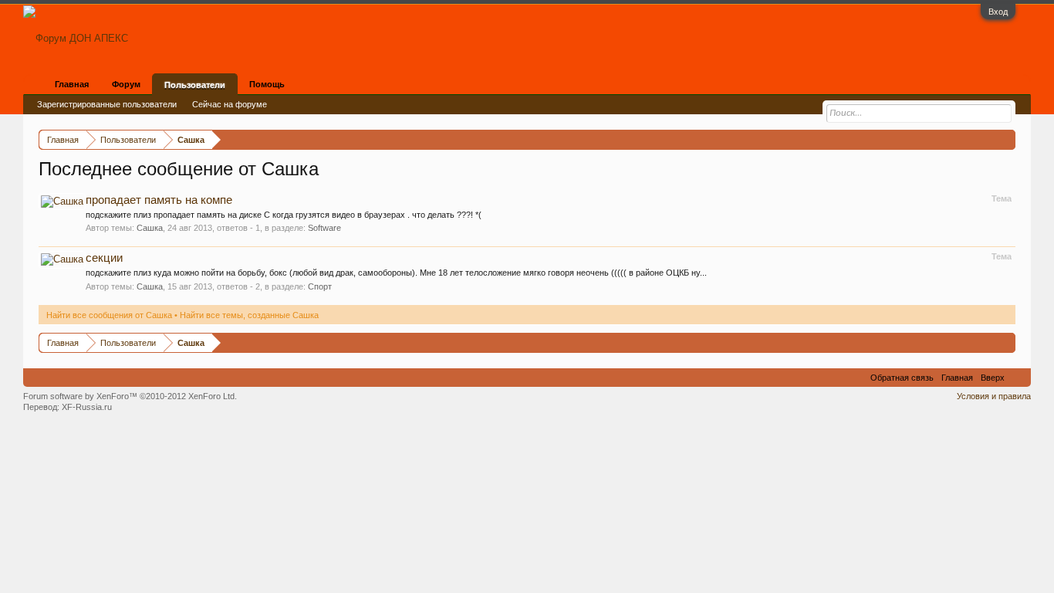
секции (104, 258)
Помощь (267, 84)
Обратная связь (902, 377)
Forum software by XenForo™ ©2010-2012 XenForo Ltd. (130, 396)
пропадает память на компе (159, 200)
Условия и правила (994, 396)
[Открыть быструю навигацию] (1006, 139)
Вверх (993, 377)
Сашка (150, 227)
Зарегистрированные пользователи (107, 104)
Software (324, 227)
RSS (1017, 377)
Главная (72, 84)
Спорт (320, 286)
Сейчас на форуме (229, 104)
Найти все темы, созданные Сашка (249, 315)
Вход (998, 11)
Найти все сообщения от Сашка (109, 315)
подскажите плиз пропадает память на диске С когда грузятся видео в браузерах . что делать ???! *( (283, 214)
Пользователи (194, 85)
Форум (126, 84)
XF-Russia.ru (87, 407)
